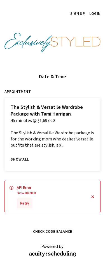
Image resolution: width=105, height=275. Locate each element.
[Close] (93, 196)
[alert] (52, 196)
